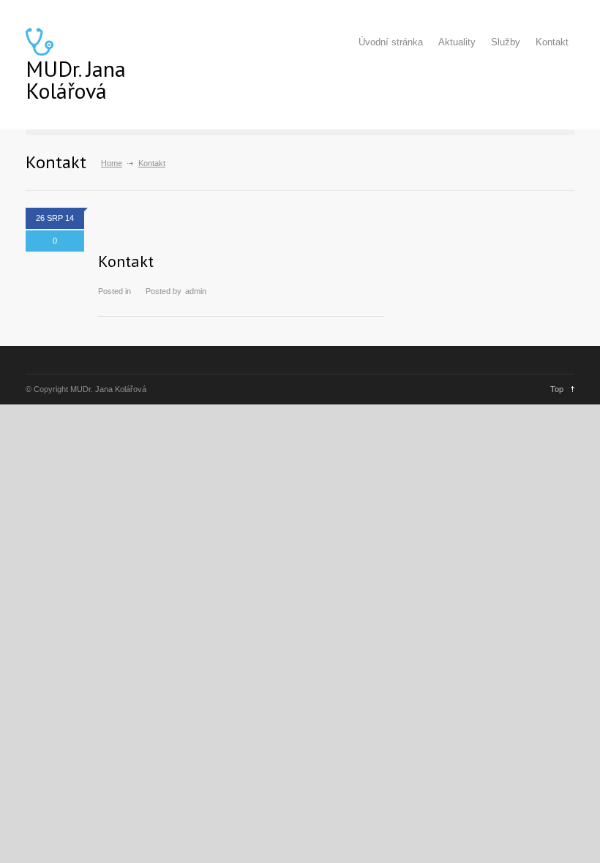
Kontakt (552, 42)
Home (111, 163)
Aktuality (457, 42)
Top (556, 389)
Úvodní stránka (391, 42)
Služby (505, 42)
